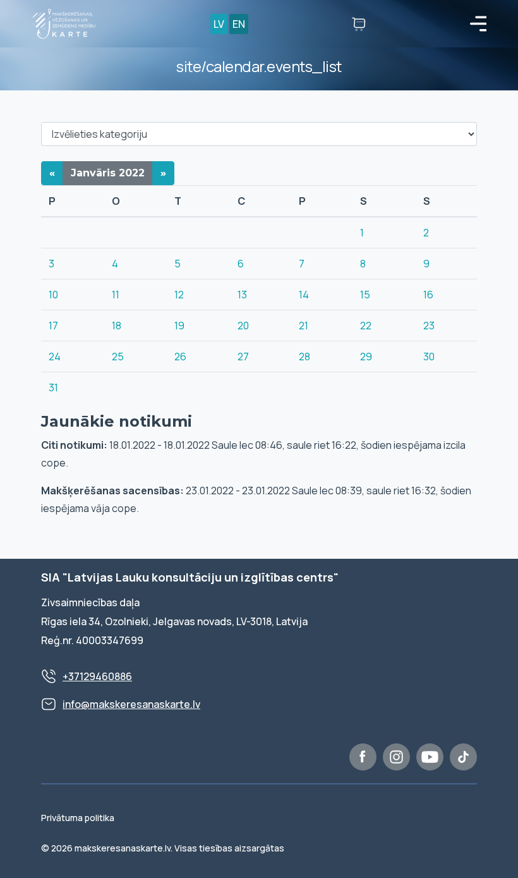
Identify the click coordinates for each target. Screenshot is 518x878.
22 (365, 325)
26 (180, 356)
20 (243, 325)
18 (116, 325)
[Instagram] (396, 757)
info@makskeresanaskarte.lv (131, 704)
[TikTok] (463, 757)
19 (179, 325)
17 (53, 325)
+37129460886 (97, 676)
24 (55, 356)
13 (242, 295)
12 (179, 295)
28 (304, 356)
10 (53, 295)
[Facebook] (362, 757)
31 (53, 387)
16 (428, 295)
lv (219, 24)
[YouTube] (429, 757)
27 (243, 356)
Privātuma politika (77, 818)
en (238, 24)
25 (118, 356)
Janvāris (108, 173)
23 (429, 325)
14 (304, 295)
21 (303, 325)
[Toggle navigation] (478, 24)
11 (115, 295)
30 (429, 356)
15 (365, 295)
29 (366, 356)
